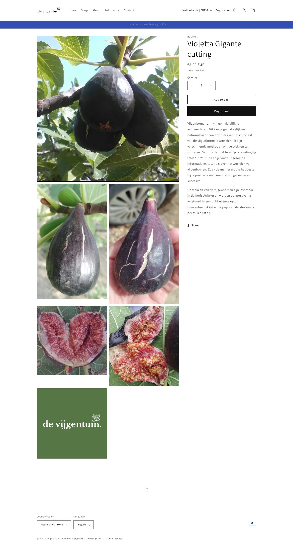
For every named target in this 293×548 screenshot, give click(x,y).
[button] (235, 10)
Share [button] (195, 225)
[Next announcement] (254, 24)
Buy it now (221, 111)
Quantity (192, 77)
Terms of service (113, 538)
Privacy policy (94, 538)
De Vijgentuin (52, 538)
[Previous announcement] (38, 24)
